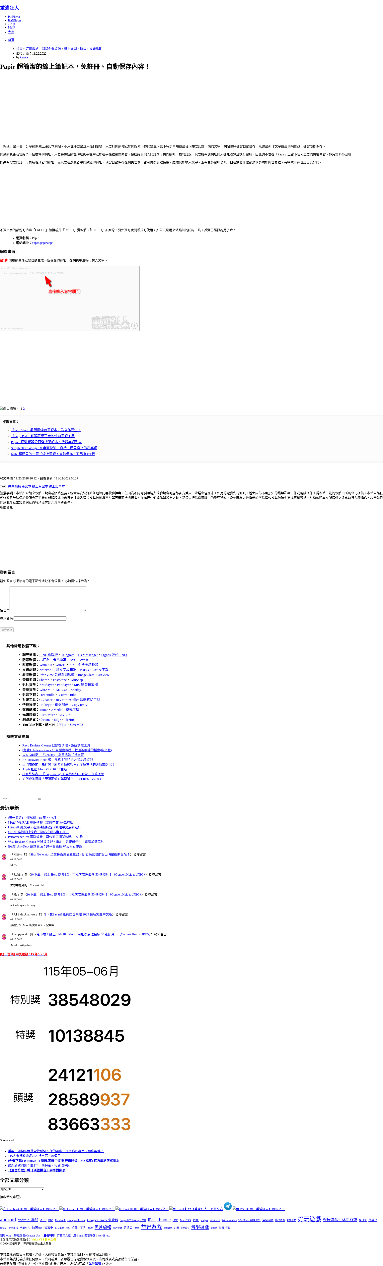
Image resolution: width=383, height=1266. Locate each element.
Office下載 (101, 670)
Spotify (76, 690)
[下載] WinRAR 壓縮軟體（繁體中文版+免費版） (42, 822)
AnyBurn (64, 715)
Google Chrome (76, 1220)
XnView (103, 675)
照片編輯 (103, 1227)
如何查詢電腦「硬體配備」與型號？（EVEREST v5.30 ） (62, 779)
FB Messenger (88, 655)
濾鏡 (90, 1228)
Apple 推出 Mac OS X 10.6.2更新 (44, 769)
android (8, 1219)
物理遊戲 (117, 1228)
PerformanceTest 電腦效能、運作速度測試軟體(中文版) (45, 837)
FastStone (60, 680)
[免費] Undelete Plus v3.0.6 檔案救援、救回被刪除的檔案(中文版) (67, 750)
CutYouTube (67, 695)
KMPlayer (14, 20)
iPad (152, 1219)
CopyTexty (79, 705)
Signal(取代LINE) (114, 655)
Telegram (67, 655)
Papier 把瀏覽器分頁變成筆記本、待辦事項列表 (46, 442)
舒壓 (176, 1228)
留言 (4, 610)
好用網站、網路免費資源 (43, 48)
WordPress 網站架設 (249, 1220)
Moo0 (43, 710)
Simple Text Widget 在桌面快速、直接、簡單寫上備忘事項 (54, 448)
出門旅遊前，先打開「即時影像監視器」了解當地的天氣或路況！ (68, 764)
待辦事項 (13, 1228)
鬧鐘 (228, 1228)
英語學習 (185, 1228)
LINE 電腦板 (48, 655)
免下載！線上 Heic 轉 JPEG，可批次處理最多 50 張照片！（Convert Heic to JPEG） (88, 874)
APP (43, 1220)
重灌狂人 (9, 8)
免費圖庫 (267, 1220)
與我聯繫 (95, 1264)
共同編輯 (14, 486)
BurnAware (47, 715)
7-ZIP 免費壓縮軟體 (83, 665)
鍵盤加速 (61, 705)
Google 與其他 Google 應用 (133, 1220)
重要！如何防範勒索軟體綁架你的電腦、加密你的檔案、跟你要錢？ (56, 1151)
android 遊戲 (28, 1220)
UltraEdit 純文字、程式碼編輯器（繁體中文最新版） (44, 827)
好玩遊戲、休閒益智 (340, 1220)
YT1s (62, 725)
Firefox (69, 720)
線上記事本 (57, 486)
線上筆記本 (40, 486)
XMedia (56, 710)
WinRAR (45, 665)
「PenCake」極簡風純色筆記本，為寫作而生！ (46, 430)
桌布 (68, 1228)
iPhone (164, 1219)
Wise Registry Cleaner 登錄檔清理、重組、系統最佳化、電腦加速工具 (56, 841)
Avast (84, 660)
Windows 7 (215, 1220)
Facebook (60, 1220)
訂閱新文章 (64, 1235)
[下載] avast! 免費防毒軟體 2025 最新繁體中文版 (78, 914)
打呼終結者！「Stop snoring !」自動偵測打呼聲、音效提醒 (63, 774)
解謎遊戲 (200, 1227)
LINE (175, 1220)
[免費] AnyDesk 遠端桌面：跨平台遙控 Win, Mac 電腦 (45, 846)
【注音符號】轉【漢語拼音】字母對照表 (36, 1170)
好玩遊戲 (309, 1219)
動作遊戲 (280, 1220)
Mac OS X (185, 1220)
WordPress (104, 1235)
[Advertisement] (120, 103)
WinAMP (45, 690)
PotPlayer (14, 16)
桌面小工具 (79, 1227)
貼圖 (221, 1228)
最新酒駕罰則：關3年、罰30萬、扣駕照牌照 (39, 1165)
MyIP (11, 27)
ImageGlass (86, 675)
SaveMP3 (76, 725)
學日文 (363, 1220)
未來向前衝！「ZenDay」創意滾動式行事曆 (53, 755)
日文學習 (59, 1228)
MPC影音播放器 (86, 685)
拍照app (37, 1227)
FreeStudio (47, 695)
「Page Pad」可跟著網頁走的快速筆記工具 (43, 436)
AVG (73, 660)
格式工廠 (72, 710)
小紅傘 (44, 660)
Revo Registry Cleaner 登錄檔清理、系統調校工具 (56, 745)
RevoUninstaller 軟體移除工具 (78, 700)
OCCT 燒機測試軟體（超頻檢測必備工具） (38, 832)
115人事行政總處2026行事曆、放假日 (34, 1156)
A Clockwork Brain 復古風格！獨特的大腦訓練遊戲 (57, 759)
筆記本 (26, 486)
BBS (50, 1220)
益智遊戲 (151, 1227)
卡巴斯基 (59, 660)
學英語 (3, 1228)
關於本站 (5, 1235)
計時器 (214, 1228)
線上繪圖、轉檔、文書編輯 (83, 48)
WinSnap (76, 680)
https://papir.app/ (42, 243)
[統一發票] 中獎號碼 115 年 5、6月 (32, 817)
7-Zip (11, 24)
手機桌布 (25, 1228)
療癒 (136, 1228)
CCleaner (45, 700)
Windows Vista (229, 1220)
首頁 (11, 40)
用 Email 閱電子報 (84, 1235)
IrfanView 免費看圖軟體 (57, 675)
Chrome (44, 720)
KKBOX (61, 690)
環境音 (128, 1227)
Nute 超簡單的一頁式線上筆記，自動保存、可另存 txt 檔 (53, 454)
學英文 (372, 1220)
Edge (57, 720)
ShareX (44, 680)
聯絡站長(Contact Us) (27, 1235)
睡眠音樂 (168, 1228)
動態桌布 (291, 1220)
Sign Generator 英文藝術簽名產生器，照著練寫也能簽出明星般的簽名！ (80, 854)
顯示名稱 (6, 618)
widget (204, 1220)
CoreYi (24, 57)
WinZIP (60, 665)
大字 (11, 32)
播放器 (48, 1227)
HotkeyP (45, 705)
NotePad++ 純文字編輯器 (57, 670)
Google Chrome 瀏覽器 (102, 1220)
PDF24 (84, 670)
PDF (196, 1220)
